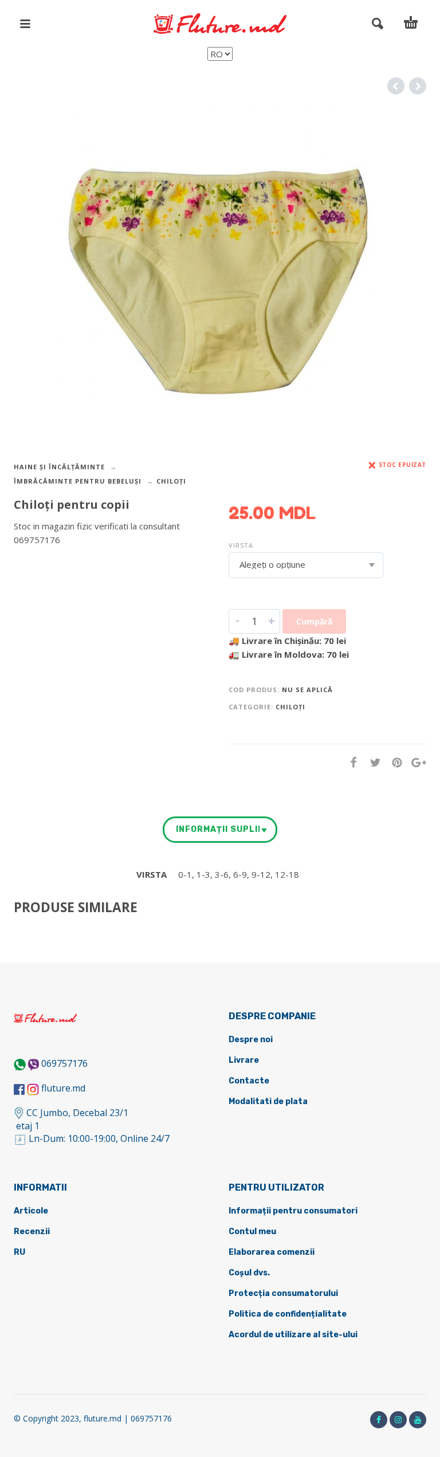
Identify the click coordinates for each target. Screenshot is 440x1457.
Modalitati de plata (268, 1101)
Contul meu (252, 1231)
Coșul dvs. (249, 1273)
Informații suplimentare (218, 829)
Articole (31, 1211)
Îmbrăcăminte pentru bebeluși (78, 481)
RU (19, 1252)
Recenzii (32, 1231)
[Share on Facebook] (350, 762)
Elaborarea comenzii (272, 1252)
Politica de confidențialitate (288, 1314)
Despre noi (251, 1039)
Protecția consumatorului (283, 1293)
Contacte (249, 1081)
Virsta (241, 545)
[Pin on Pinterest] (393, 762)
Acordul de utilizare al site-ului (293, 1335)
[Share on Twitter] (372, 762)
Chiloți (171, 481)
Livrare (244, 1060)
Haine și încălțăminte (59, 466)
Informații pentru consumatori (293, 1211)
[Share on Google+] (415, 762)
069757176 (64, 1063)
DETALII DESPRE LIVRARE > (69, 562)
